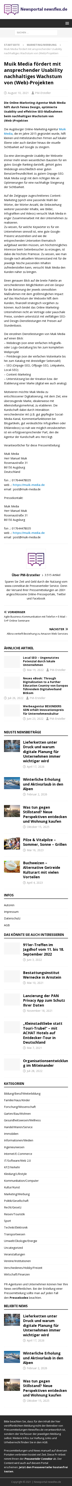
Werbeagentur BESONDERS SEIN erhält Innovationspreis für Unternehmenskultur (43, 709)
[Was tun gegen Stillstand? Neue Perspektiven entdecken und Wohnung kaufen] (12, 811)
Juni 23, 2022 (35, 719)
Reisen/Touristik (14, 1214)
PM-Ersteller (43, 93)
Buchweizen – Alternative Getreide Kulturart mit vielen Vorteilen (41, 869)
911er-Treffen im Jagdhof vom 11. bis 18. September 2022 (43, 949)
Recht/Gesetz (12, 1207)
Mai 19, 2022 (35, 670)
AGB (7, 925)
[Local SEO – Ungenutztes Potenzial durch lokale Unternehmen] (12, 662)
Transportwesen (14, 1234)
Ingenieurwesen (14, 1147)
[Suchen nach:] (36, 32)
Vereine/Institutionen (17, 1261)
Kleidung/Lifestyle (15, 1174)
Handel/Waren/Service (18, 1127)
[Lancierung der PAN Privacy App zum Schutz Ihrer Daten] (12, 999)
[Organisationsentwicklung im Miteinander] (12, 1065)
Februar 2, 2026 (37, 794)
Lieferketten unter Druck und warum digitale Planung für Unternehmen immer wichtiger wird (42, 751)
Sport (7, 1221)
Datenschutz (12, 918)
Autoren (9, 905)
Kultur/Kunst (12, 1187)
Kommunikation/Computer (21, 1181)
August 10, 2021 (18, 93)
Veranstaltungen (14, 1254)
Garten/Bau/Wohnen (17, 1114)
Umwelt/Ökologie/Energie (20, 1241)
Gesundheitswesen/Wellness (22, 1120)
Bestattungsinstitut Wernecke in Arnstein (42, 975)
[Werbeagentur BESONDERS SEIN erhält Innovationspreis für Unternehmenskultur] (12, 710)
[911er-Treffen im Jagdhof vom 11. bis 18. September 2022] (12, 948)
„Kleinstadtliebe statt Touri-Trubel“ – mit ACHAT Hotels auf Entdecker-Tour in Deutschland (42, 1033)
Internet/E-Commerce (18, 1154)
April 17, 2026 (35, 766)
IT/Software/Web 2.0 (17, 1160)
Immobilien (11, 1134)
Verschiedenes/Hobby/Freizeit (23, 1268)
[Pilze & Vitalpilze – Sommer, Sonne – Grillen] (12, 844)
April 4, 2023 (35, 882)
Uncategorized (13, 1248)
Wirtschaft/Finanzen (17, 1274)
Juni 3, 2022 (34, 960)
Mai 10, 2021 (35, 983)
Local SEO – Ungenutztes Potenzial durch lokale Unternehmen (41, 661)
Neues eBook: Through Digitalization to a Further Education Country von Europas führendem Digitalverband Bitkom (45, 685)
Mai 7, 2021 (34, 1048)
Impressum (11, 912)
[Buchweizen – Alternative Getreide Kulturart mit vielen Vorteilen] (12, 867)
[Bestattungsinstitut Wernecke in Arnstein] (12, 976)
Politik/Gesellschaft (16, 1201)
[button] (66, 23)
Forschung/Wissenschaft (20, 1107)
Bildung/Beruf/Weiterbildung (22, 1093)
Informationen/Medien (18, 1140)
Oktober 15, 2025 (38, 827)
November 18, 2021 (40, 1011)
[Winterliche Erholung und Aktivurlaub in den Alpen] (12, 783)
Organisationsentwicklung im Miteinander (45, 1063)
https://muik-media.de (29, 485)
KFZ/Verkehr (12, 1167)
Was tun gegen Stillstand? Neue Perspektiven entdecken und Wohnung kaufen (45, 814)
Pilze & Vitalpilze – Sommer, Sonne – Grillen (45, 842)
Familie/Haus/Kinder (17, 1100)
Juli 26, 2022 (15, 698)
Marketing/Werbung (17, 1194)
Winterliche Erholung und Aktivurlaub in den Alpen (43, 784)
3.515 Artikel (52, 575)
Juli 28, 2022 (34, 1071)
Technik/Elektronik (16, 1227)
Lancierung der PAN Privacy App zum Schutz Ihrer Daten (44, 1000)
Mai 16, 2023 (35, 850)
